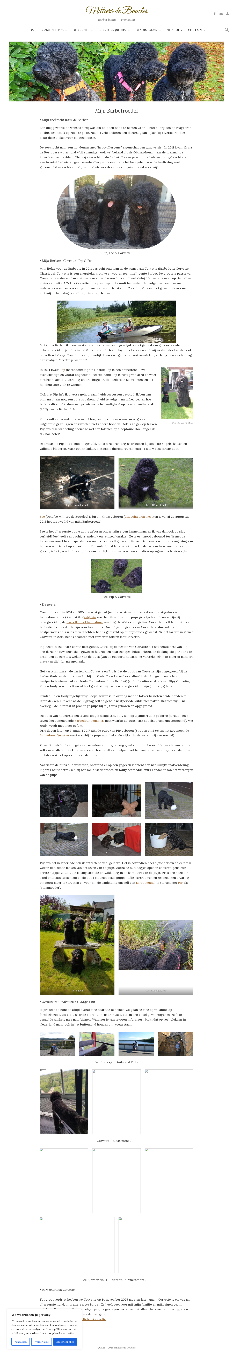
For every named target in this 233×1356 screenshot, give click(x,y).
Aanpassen (21, 1341)
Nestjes (173, 30)
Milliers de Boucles (116, 11)
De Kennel (81, 30)
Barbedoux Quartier (54, 735)
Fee (42, 516)
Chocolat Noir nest (139, 516)
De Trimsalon (146, 30)
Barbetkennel (145, 883)
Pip (62, 370)
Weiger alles (41, 1341)
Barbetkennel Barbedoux (85, 622)
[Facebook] (214, 13)
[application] (65, 30)
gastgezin (89, 617)
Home (32, 30)
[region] (44, 1329)
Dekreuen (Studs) (112, 30)
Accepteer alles (65, 1341)
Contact (195, 30)
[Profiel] (227, 13)
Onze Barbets (52, 30)
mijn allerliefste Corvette (87, 1319)
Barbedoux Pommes (89, 721)
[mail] (221, 13)
